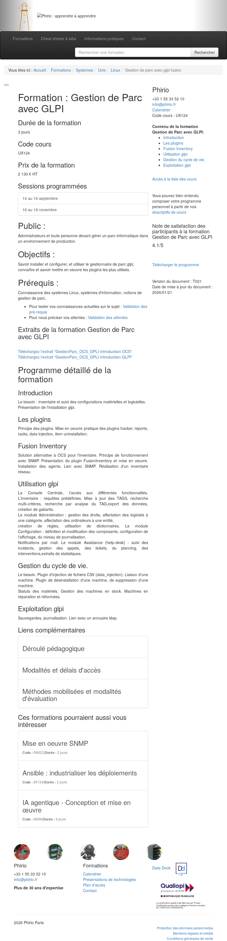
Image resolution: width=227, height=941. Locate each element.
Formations (61, 70)
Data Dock (161, 868)
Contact (90, 890)
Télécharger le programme (175, 264)
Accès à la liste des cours (174, 179)
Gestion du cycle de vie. (184, 159)
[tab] (107, 20)
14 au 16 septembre (40, 198)
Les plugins (173, 143)
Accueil (39, 70)
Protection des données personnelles (185, 928)
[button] (17, 15)
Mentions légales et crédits (193, 933)
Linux (115, 70)
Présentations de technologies (109, 879)
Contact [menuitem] (139, 38)
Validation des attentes (108, 317)
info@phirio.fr (164, 104)
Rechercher (204, 52)
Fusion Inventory (178, 148)
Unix (102, 70)
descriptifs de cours (169, 212)
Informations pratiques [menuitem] (104, 38)
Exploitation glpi (177, 165)
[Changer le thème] (6, 85)
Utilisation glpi (175, 154)
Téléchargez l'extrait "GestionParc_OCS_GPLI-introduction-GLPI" (75, 357)
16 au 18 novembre (39, 209)
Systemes (84, 70)
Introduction (173, 137)
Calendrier (161, 110)
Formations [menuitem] (23, 38)
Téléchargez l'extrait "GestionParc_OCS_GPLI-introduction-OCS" (75, 351)
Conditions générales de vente (190, 938)
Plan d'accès (94, 885)
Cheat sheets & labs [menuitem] (58, 38)
